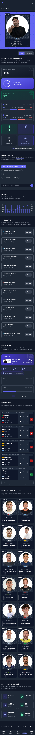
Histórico (29, 53)
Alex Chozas (17, 44)
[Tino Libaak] (25, 507)
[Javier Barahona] (9, 507)
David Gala (25, 546)
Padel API (28, 727)
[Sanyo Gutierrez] (25, 558)
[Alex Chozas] (17, 27)
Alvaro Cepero (26, 675)
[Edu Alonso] (25, 610)
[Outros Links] (32, 3)
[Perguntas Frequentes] (18, 684)
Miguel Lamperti (9, 572)
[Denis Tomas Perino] (9, 661)
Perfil (21, 53)
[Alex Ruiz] (25, 584)
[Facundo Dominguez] (9, 584)
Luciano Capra (9, 649)
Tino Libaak (25, 520)
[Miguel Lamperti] (9, 558)
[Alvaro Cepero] (25, 661)
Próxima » (29, 483)
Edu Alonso (25, 623)
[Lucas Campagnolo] (25, 636)
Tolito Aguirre (9, 546)
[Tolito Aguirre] (9, 533)
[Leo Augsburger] (9, 610)
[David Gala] (25, 533)
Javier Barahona (9, 520)
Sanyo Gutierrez (25, 572)
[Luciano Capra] (9, 636)
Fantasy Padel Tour (11, 727)
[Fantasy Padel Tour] (2, 3)
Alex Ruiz (25, 597)
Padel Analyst (20, 158)
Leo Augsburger (9, 623)
